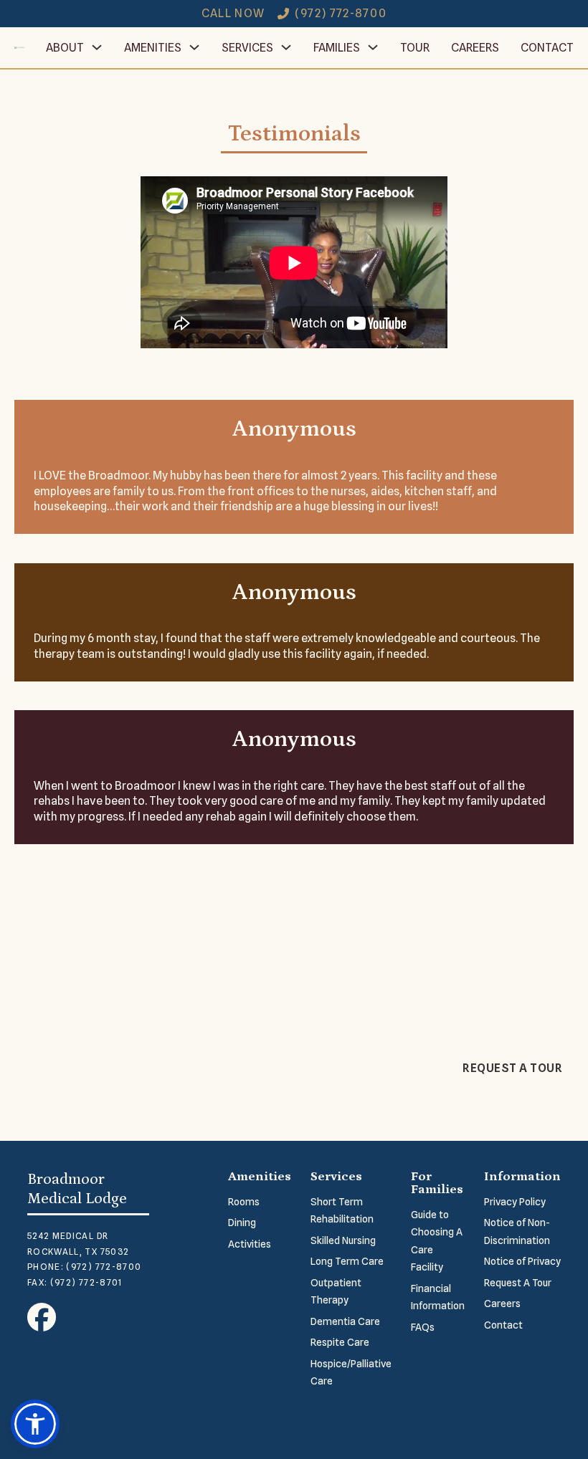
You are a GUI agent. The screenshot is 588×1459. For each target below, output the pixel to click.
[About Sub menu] (97, 47)
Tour (415, 47)
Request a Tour (512, 1068)
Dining (242, 1222)
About (65, 47)
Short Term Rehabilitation (342, 1210)
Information (522, 1176)
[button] (35, 1424)
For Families (437, 1183)
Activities (249, 1244)
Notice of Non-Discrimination (517, 1231)
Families (336, 47)
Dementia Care (345, 1321)
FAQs (423, 1327)
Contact (547, 47)
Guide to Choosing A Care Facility (437, 1241)
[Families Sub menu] (373, 47)
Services (247, 47)
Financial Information (438, 1297)
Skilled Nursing (343, 1240)
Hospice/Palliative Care (351, 1372)
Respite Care (339, 1342)
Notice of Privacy (522, 1261)
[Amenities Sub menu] (194, 47)
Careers (475, 47)
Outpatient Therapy (335, 1291)
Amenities (152, 47)
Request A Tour (517, 1282)
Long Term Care (347, 1261)
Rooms (244, 1201)
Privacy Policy (515, 1201)
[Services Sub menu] (286, 47)
